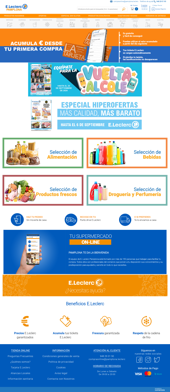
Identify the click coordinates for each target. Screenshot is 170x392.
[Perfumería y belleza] (122, 24)
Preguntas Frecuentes (20, 356)
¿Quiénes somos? (20, 361)
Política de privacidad (61, 361)
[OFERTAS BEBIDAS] (127, 153)
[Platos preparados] (85, 24)
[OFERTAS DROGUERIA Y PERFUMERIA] (127, 190)
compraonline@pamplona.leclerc (125, 1)
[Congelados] (47, 24)
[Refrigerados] (34, 24)
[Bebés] (97, 24)
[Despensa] (22, 24)
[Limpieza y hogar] (135, 24)
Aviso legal (61, 373)
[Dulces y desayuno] (60, 24)
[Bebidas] (72, 24)
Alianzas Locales (20, 373)
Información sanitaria (20, 379)
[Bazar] (147, 24)
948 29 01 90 (107, 356)
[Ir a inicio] (16, 8)
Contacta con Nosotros (61, 379)
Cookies (61, 367)
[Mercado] (9, 24)
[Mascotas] (110, 24)
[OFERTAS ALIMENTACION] (43, 153)
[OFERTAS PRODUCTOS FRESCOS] (43, 190)
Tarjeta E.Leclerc (20, 367)
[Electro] (160, 24)
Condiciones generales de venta (60, 356)
